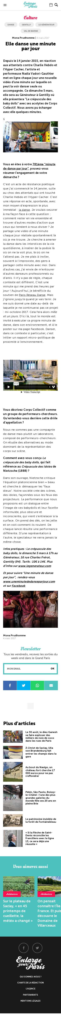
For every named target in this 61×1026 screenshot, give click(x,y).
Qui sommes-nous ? (30, 977)
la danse (24, 210)
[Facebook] (24, 948)
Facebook (18, 586)
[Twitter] (37, 948)
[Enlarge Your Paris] (30, 7)
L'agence (30, 989)
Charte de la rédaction (30, 983)
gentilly (26, 24)
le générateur (46, 24)
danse (11, 24)
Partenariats (30, 995)
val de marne (31, 30)
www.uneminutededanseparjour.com (29, 581)
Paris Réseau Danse (32, 295)
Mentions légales (30, 1001)
